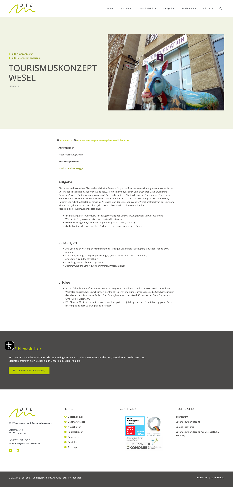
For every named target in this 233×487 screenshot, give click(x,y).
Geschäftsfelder (148, 8)
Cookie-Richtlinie (185, 426)
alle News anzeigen (22, 53)
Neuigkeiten (169, 8)
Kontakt (72, 441)
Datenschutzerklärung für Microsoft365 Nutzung (197, 433)
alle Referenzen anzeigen (26, 57)
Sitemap (72, 447)
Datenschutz (217, 477)
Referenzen (208, 8)
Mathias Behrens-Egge (71, 168)
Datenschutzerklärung (188, 421)
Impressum (182, 416)
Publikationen (189, 8)
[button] (220, 8)
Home (110, 8)
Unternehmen (126, 8)
